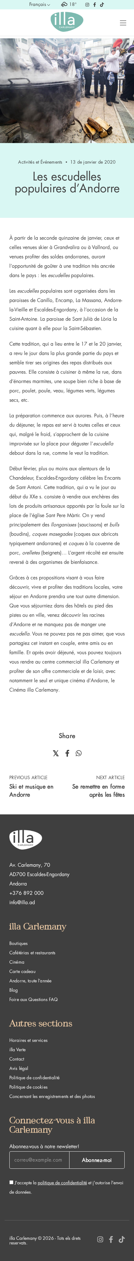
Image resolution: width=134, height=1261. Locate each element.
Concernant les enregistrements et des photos (52, 1096)
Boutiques (18, 943)
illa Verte (17, 1050)
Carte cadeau (22, 971)
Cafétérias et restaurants (32, 953)
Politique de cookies (28, 1087)
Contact (16, 1059)
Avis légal (18, 1068)
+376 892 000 (26, 893)
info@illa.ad (22, 902)
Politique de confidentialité (34, 1078)
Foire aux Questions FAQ (33, 999)
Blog (13, 990)
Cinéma (16, 962)
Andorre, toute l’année (30, 981)
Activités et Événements (40, 162)
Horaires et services (28, 1040)
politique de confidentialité (62, 1183)
